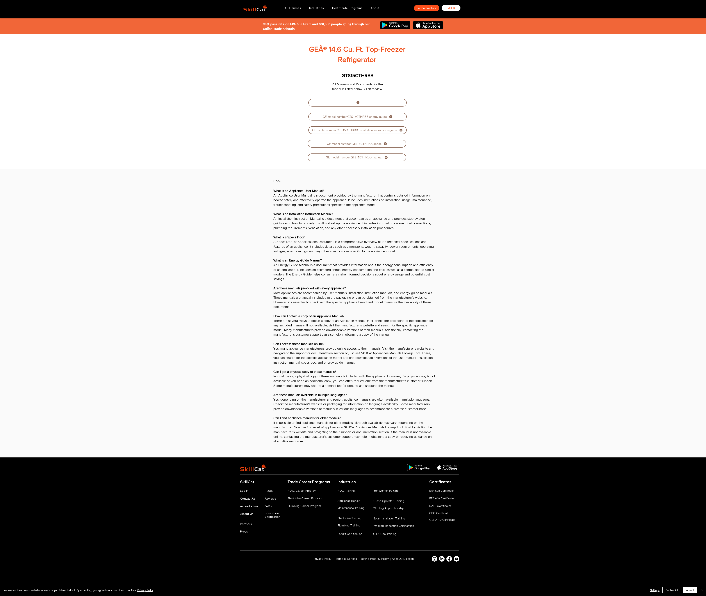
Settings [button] (654, 590)
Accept (690, 590)
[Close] (701, 590)
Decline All (672, 590)
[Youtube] (456, 559)
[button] (316, 8)
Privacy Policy (145, 590)
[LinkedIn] (442, 559)
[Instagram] (434, 559)
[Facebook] (449, 559)
